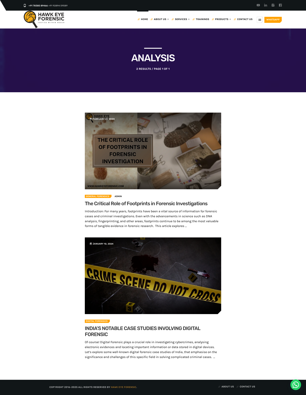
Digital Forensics (97, 321)
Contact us (245, 19)
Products (222, 19)
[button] (295, 384)
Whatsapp (273, 19)
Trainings (202, 19)
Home (144, 19)
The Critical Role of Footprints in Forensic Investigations (146, 204)
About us (160, 19)
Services (181, 19)
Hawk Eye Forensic (123, 387)
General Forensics (97, 196)
